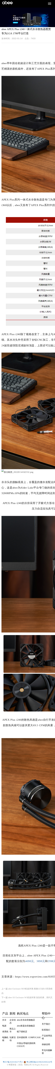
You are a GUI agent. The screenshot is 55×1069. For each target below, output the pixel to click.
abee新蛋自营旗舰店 (26, 1026)
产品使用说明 (47, 1037)
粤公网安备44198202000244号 (39, 1062)
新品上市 (13, 1030)
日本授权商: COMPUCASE (29, 1037)
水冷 (4, 1020)
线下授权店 (22, 1032)
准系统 (5, 1032)
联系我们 (46, 1030)
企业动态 (13, 1021)
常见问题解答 (47, 1051)
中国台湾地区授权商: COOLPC (26, 1044)
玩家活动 (13, 1038)
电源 (4, 1026)
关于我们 (46, 1024)
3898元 (41, 961)
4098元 (29, 961)
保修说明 (46, 1044)
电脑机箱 (5, 1038)
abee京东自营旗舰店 (26, 1020)
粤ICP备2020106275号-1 (13, 1062)
